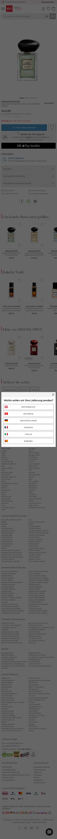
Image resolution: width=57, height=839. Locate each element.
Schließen (53, 394)
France (28, 427)
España (28, 441)
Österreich (28, 407)
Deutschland (28, 421)
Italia (28, 434)
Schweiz (28, 414)
